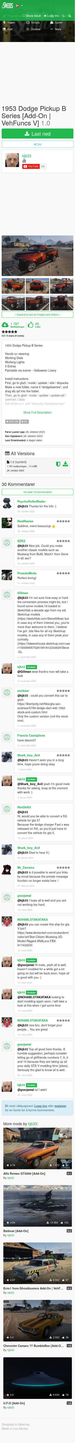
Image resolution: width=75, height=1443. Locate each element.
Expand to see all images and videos (37, 314)
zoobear (23, 691)
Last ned (40, 133)
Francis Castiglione (31, 735)
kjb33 (26, 155)
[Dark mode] (63, 15)
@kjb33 (22, 506)
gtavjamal (24, 895)
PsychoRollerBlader (31, 501)
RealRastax (25, 521)
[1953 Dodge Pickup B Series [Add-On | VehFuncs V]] (37, 255)
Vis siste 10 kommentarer (37, 492)
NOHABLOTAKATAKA (32, 919)
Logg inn (40, 1106)
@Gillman (24, 671)
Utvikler (31, 667)
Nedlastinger (17, 327)
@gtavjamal (25, 965)
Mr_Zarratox (25, 867)
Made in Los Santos (15, 1428)
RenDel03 (24, 807)
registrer (60, 1106)
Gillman (22, 593)
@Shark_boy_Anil (30, 784)
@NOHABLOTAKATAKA (34, 997)
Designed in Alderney (16, 1424)
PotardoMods (27, 573)
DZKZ (21, 541)
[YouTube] (24, 160)
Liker (38, 327)
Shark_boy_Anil (28, 755)
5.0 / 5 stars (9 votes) (13, 335)
